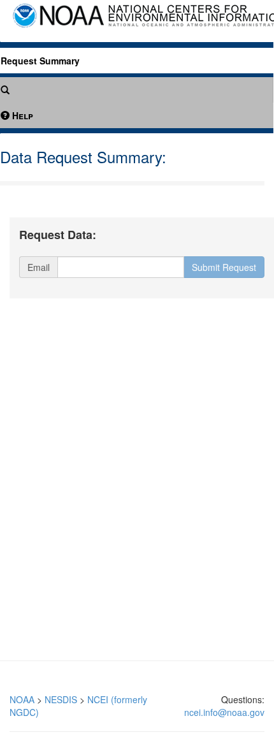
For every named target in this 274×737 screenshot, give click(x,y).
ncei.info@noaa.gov (224, 712)
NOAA (22, 699)
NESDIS (61, 699)
